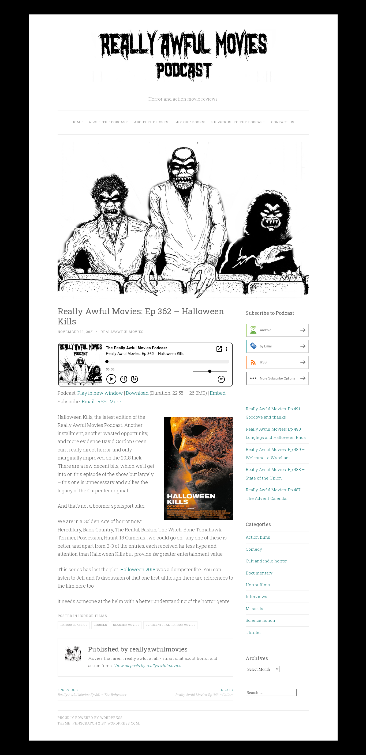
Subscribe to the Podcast (238, 122)
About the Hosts (151, 122)
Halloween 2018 (137, 569)
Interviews (256, 596)
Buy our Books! (190, 122)
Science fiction (260, 620)
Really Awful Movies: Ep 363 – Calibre (204, 692)
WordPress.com (123, 723)
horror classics (73, 625)
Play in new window (100, 393)
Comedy (254, 549)
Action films (258, 537)
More (115, 401)
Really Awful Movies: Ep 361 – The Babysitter (92, 692)
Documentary (259, 573)
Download (137, 393)
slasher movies (126, 625)
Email (88, 401)
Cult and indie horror (266, 561)
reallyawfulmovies (122, 331)
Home (77, 122)
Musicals (254, 608)
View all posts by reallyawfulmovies (147, 665)
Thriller (253, 632)
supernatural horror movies (170, 625)
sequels (100, 625)
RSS (102, 401)
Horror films (92, 616)
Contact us (282, 122)
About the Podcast (108, 122)
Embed (218, 393)
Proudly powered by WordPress (90, 717)
